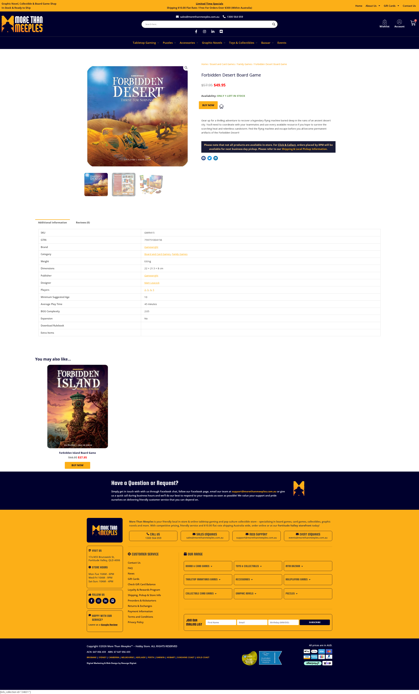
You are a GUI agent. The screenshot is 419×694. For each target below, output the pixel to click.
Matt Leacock (151, 282)
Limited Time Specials (209, 3)
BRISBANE (92, 657)
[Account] (399, 21)
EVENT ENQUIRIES (310, 534)
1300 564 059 (153, 538)
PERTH (151, 657)
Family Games (244, 64)
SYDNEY (102, 657)
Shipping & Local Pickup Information (304, 149)
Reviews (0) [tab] (83, 222)
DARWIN (160, 657)
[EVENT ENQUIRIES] (297, 534)
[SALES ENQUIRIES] (194, 534)
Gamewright (151, 247)
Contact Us (409, 5)
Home (358, 5)
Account (399, 26)
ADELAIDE (141, 657)
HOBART (171, 657)
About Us (371, 5)
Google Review (109, 624)
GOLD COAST (203, 657)
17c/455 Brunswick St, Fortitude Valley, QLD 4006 (104, 558)
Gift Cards (389, 5)
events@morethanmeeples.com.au (308, 537)
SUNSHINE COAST (185, 657)
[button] (146, 43)
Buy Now (208, 105)
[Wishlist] (384, 21)
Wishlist (385, 26)
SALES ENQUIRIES (206, 534)
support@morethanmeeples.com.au (254, 491)
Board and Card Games (222, 64)
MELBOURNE (127, 657)
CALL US (155, 534)
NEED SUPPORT (258, 534)
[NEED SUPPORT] (247, 534)
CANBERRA (114, 657)
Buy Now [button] (77, 465)
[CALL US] (148, 534)
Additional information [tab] (52, 222)
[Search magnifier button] (274, 24)
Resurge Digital (128, 663)
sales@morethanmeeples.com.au (204, 537)
